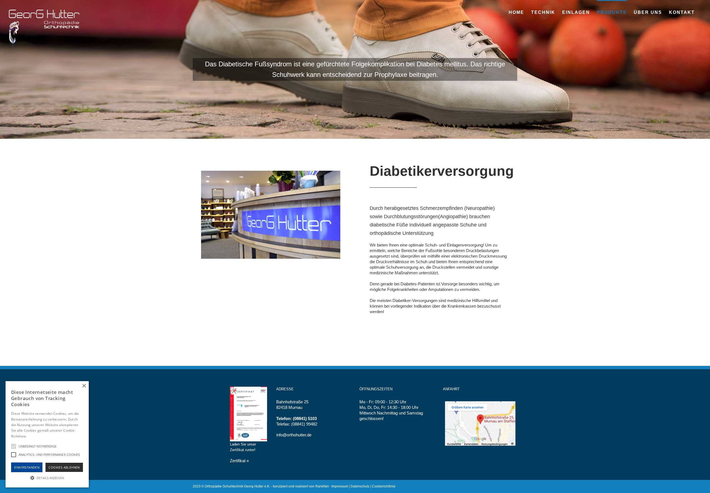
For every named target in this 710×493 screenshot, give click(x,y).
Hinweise (34, 436)
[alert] (47, 434)
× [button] (84, 386)
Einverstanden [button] (26, 467)
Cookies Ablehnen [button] (64, 467)
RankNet (322, 486)
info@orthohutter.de (293, 434)
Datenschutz (360, 486)
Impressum (339, 486)
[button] (47, 477)
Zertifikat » (239, 460)
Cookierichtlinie (383, 486)
